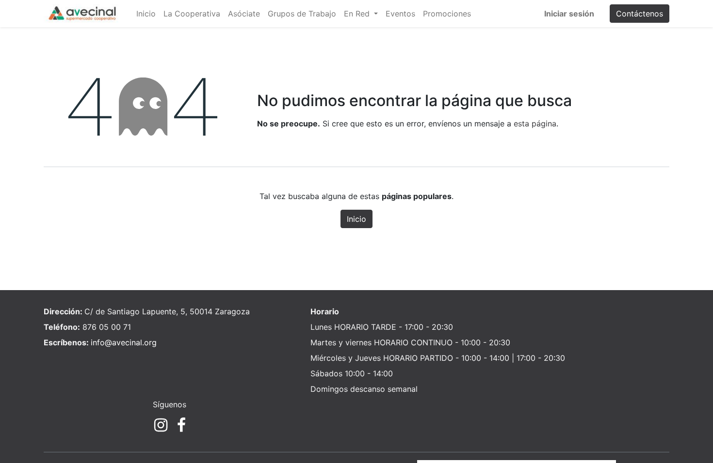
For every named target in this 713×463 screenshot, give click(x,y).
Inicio (356, 219)
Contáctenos (639, 13)
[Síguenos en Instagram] (160, 425)
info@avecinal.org (124, 342)
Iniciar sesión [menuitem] (569, 13)
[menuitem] (146, 13)
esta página (535, 123)
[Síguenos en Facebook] (181, 425)
